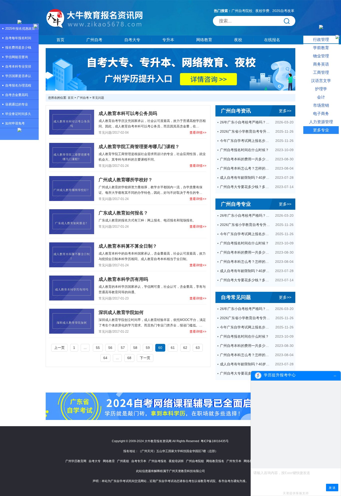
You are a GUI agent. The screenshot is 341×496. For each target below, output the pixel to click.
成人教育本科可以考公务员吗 (128, 113)
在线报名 (272, 40)
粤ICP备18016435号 (215, 441)
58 (135, 348)
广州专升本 (233, 461)
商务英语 (321, 64)
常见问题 (98, 97)
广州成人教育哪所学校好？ (126, 179)
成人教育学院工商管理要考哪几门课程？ (139, 146)
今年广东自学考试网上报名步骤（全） (246, 140)
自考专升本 (138, 461)
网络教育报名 (215, 461)
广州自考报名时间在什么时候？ (244, 150)
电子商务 (321, 113)
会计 (321, 97)
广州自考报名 (158, 461)
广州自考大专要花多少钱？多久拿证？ (246, 187)
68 (129, 358)
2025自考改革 (283, 11)
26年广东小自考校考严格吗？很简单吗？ (246, 122)
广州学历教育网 (75, 461)
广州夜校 (123, 461)
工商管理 (321, 72)
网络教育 (204, 40)
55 (98, 348)
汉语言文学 (321, 81)
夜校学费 (262, 11)
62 (185, 348)
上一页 (59, 348)
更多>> (285, 111)
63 (198, 348)
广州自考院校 (241, 11)
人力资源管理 (321, 122)
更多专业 (321, 130)
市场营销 (321, 105)
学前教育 (321, 48)
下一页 (145, 358)
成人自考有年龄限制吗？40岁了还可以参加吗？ (246, 177)
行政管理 (321, 39)
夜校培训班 (176, 461)
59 (148, 348)
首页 (60, 40)
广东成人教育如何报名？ (123, 212)
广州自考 (94, 40)
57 (123, 348)
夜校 (238, 40)
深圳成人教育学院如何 (121, 312)
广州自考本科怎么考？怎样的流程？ (246, 168)
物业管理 (321, 56)
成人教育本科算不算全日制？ (128, 246)
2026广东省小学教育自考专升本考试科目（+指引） (246, 131)
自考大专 (132, 40)
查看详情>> (197, 132)
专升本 (168, 40)
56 (110, 348)
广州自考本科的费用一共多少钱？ (246, 159)
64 (105, 358)
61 (173, 348)
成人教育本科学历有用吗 (123, 279)
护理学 (321, 89)
